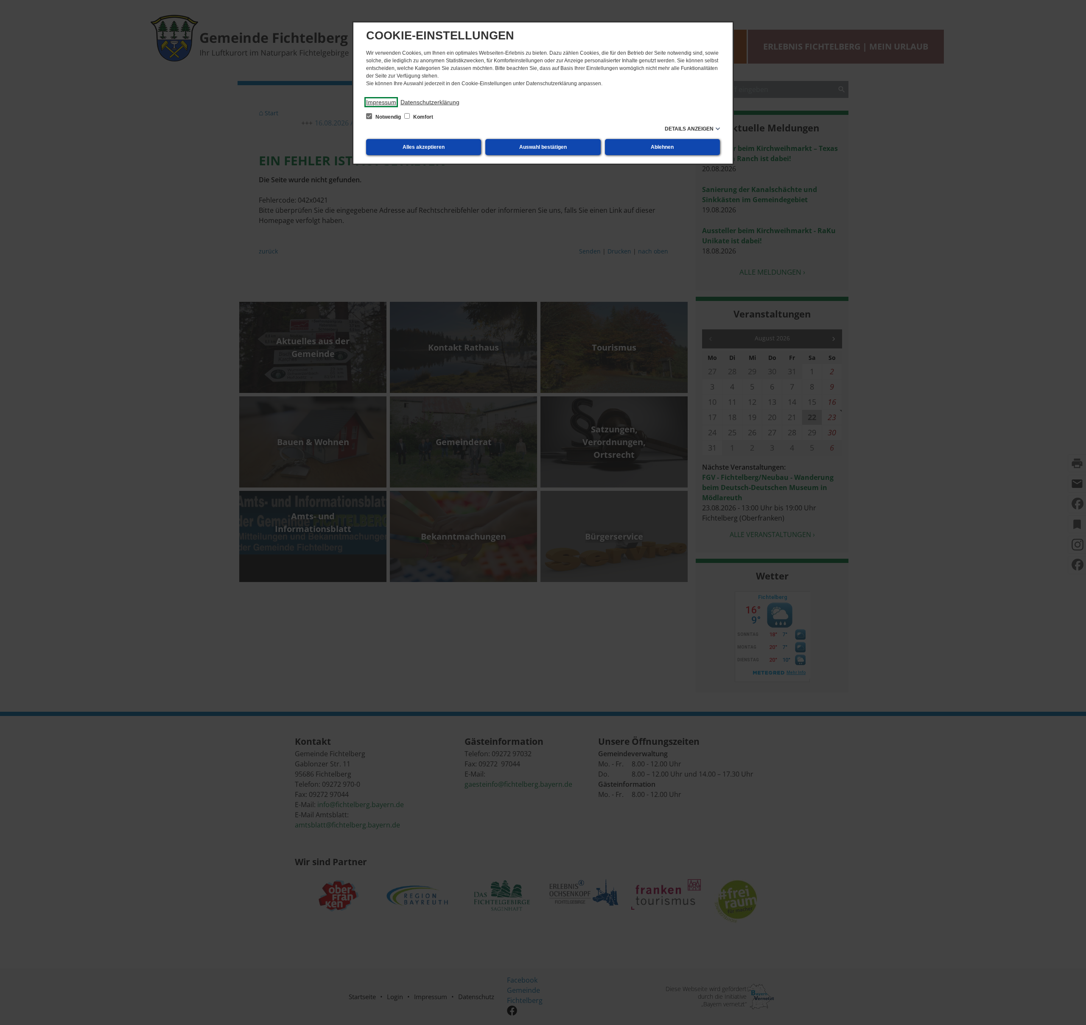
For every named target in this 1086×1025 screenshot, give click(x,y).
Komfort (422, 117)
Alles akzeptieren (424, 147)
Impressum (381, 102)
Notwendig (388, 117)
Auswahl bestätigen (543, 147)
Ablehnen (662, 147)
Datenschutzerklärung (429, 102)
